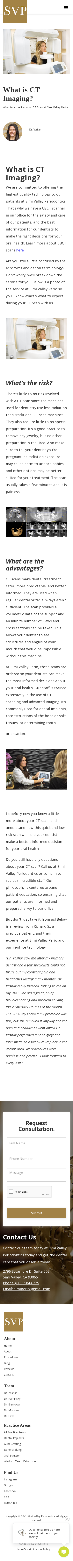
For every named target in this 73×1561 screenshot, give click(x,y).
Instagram (10, 1479)
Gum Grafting (12, 1444)
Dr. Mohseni (11, 1410)
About (7, 1351)
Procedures (11, 1357)
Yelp (6, 1497)
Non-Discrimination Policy (33, 1549)
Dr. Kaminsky (12, 1398)
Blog (7, 1363)
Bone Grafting (13, 1449)
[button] (66, 8)
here (20, 250)
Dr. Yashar (10, 1393)
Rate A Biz (10, 1502)
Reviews (9, 1369)
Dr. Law (9, 1416)
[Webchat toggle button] (63, 1551)
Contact (9, 1375)
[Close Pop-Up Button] (67, 1519)
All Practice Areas (15, 1432)
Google (8, 1485)
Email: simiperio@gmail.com (26, 1289)
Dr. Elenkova (12, 1404)
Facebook (10, 1491)
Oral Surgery (11, 1455)
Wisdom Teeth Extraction (20, 1461)
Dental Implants (14, 1438)
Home (8, 1345)
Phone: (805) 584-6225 (21, 1283)
